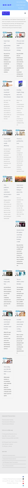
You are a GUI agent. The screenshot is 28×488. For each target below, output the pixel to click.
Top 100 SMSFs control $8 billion (20, 282)
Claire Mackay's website (7, 444)
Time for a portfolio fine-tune (20, 141)
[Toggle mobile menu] (25, 13)
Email (18, 5)
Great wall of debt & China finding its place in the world (20, 190)
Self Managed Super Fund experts (9, 442)
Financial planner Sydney (7, 419)
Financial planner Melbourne (8, 421)
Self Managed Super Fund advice (10, 462)
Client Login (22, 5)
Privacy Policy (18, 481)
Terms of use (15, 483)
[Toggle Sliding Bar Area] (27, 1)
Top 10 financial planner (8, 465)
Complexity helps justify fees (7, 282)
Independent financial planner (9, 458)
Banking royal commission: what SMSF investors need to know (7, 324)
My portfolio (21, 8)
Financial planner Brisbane (8, 423)
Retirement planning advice (9, 455)
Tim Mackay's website (7, 446)
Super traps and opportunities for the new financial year (7, 45)
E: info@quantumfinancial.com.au (9, 434)
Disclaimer (9, 483)
